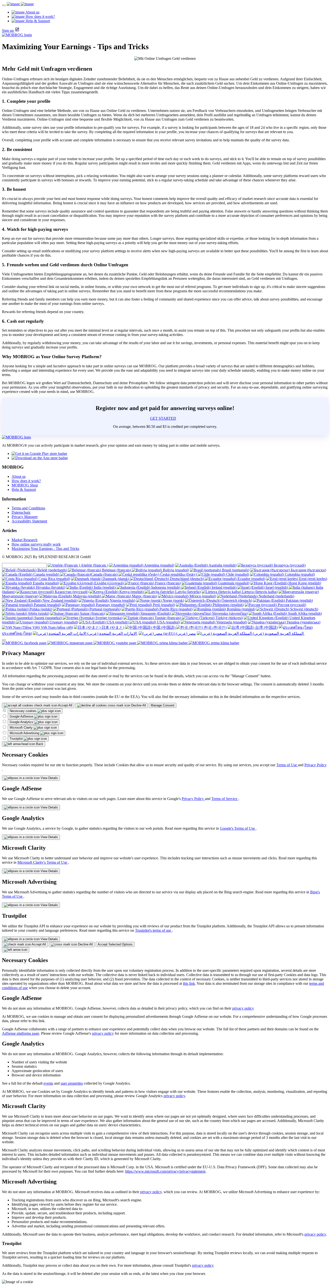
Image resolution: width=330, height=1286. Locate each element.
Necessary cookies (23, 711)
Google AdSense (22, 716)
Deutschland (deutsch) (187, 579)
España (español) (45, 583)
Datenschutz (21, 512)
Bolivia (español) (175, 570)
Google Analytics (22, 722)
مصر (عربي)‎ (185, 633)
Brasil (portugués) (235, 570)
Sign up (8, 30)
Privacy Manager (25, 517)
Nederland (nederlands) (276, 596)
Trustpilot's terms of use (153, 930)
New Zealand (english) (60, 600)
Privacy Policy (315, 765)
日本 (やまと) (112, 627)
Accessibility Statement (29, 521)
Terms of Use (287, 765)
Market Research (24, 540)
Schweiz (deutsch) (303, 609)
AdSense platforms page (20, 1033)
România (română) (240, 609)
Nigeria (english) (122, 600)
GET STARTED (163, 418)
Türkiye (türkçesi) (229, 618)
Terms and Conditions (28, 508)
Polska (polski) (40, 609)
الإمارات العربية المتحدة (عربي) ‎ (112, 633)
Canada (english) (46, 574)
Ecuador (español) (251, 579)
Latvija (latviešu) (187, 592)
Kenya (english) (131, 592)
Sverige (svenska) (108, 618)
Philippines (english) (228, 605)
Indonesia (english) (165, 587)
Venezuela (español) (231, 622)
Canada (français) (105, 574)
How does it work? (26, 481)
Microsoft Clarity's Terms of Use (42, 862)
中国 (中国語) (164, 627)
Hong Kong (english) (304, 583)
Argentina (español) (158, 565)
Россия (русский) (291, 605)
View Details (49, 778)
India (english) (105, 587)
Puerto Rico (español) (175, 609)
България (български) (308, 570)
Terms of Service (224, 799)
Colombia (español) (299, 574)
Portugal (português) (104, 609)
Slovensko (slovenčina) (229, 613)
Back (39, 744)
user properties (72, 1083)
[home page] (20, 4)
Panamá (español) (47, 605)
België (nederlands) (52, 570)
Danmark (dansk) (115, 579)
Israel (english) (277, 587)
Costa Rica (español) (53, 579)
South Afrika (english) (304, 613)
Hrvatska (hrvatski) (50, 587)
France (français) (167, 583)
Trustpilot (17, 738)
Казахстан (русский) (71, 592)
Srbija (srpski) (38, 613)
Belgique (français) (116, 570)
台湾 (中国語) (266, 627)
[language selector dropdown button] (4, 640)
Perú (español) (163, 605)
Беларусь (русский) (289, 565)
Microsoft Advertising (25, 733)
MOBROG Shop (25, 485)
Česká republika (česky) (178, 574)
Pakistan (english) (299, 600)
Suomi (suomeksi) (48, 618)
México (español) (202, 596)
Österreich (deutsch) (236, 600)
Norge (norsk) (173, 600)
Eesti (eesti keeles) (312, 579)
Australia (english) (222, 565)
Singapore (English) (155, 613)
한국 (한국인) (215, 627)
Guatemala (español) (233, 583)
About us (19, 476)
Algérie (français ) (94, 565)
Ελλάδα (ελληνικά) (109, 583)
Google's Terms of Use (238, 828)
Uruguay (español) (63, 622)
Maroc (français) (144, 596)
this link (189, 983)
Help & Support (24, 489)
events (48, 1083)
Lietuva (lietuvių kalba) (259, 592)
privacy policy (243, 1008)
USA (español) (168, 622)
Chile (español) (237, 574)
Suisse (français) (92, 613)
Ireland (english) (224, 587)
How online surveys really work (36, 544)
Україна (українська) (303, 622)
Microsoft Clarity (22, 727)
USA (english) (117, 622)
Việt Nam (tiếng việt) (56, 627)
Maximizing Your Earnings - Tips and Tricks (45, 549)
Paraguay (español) (110, 605)
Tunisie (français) (168, 618)
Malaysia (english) (87, 596)
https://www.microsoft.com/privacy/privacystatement (165, 1171)
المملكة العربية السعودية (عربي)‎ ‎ (278, 633)
